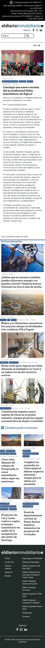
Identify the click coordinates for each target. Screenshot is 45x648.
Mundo (8, 576)
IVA (9, 320)
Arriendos (4, 362)
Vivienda (26, 456)
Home (7, 558)
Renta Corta (14, 362)
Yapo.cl (30, 81)
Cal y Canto (5, 503)
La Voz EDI (9, 562)
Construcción (6, 408)
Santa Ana (4, 509)
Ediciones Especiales (30, 562)
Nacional (22, 81)
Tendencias (27, 613)
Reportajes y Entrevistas (32, 558)
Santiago (13, 509)
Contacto (26, 616)
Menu (36, 45)
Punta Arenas (28, 506)
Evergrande (10, 451)
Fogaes (3, 320)
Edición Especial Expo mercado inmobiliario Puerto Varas (31, 574)
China (2, 451)
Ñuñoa (14, 320)
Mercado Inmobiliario (9, 81)
